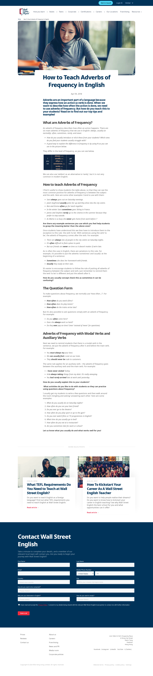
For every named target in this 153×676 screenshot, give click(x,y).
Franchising (124, 12)
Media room (54, 650)
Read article (32, 507)
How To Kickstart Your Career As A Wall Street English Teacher (105, 488)
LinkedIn (113, 649)
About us (52, 634)
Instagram (105, 649)
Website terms (98, 665)
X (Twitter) (127, 649)
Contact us (24, 642)
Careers (52, 638)
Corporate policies (56, 654)
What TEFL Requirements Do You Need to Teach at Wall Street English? (49, 488)
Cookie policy (119, 665)
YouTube (120, 649)
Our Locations (112, 12)
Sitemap (128, 665)
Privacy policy (109, 665)
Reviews (23, 638)
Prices (22, 634)
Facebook (97, 649)
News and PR (54, 646)
